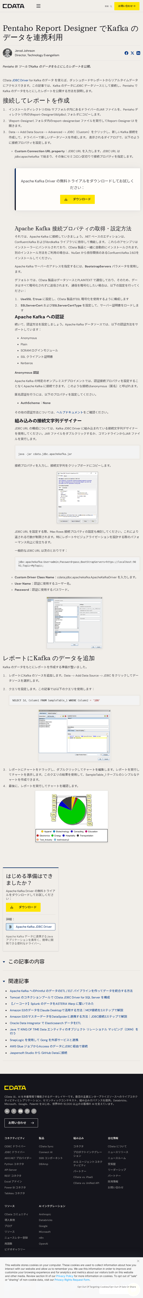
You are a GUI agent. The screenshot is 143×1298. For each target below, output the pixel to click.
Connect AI (45, 1152)
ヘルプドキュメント (69, 412)
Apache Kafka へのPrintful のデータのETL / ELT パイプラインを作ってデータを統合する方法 (71, 991)
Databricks (45, 1220)
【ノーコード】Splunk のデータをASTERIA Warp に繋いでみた (52, 1004)
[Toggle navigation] (38, 6)
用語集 (8, 1243)
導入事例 (9, 1220)
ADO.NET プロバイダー (18, 1158)
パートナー (79, 1171)
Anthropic (45, 1214)
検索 (107, 6)
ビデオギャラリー (14, 1249)
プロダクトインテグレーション (87, 1154)
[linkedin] (7, 1111)
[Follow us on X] (132, 53)
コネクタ (78, 1146)
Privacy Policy (64, 1276)
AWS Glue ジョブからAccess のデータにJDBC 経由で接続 (49, 1046)
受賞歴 (112, 1164)
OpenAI (43, 1243)
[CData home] (16, 6)
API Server (10, 1169)
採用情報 (113, 1181)
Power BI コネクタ (15, 1187)
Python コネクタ (14, 1164)
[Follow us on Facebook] (126, 53)
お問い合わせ (125, 6)
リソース (9, 1231)
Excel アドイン (13, 1181)
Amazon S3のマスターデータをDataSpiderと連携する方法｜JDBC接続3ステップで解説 (68, 1017)
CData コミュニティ (16, 1214)
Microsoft (45, 1231)
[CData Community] (33, 1111)
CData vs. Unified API (86, 1183)
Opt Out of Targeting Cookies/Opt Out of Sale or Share (106, 1286)
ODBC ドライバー (15, 1146)
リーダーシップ (117, 1169)
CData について (117, 1146)
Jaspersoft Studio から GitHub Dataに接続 (38, 1053)
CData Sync (46, 1146)
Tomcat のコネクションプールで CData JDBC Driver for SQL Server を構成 (60, 997)
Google (43, 1226)
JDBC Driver (20, 80)
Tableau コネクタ (14, 1193)
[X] (13, 1111)
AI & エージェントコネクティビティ (87, 1163)
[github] (27, 1111)
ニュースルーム (117, 1158)
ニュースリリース (118, 1152)
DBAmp (43, 1164)
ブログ (8, 1226)
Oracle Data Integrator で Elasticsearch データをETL (45, 1023)
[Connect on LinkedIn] (138, 53)
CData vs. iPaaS (83, 1177)
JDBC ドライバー (14, 1152)
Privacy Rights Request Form (72, 1279)
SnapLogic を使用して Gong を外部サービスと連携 (44, 1040)
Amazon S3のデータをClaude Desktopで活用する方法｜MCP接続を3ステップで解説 (66, 1010)
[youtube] (20, 1111)
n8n (41, 1237)
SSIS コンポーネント (51, 1158)
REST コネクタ (12, 1175)
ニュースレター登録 (16, 1237)
